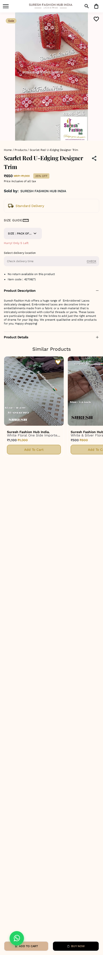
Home (8, 150)
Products (21, 150)
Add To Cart (34, 449)
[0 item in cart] (96, 6)
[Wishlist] (96, 19)
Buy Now (78, 946)
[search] (87, 6)
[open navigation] (6, 6)
